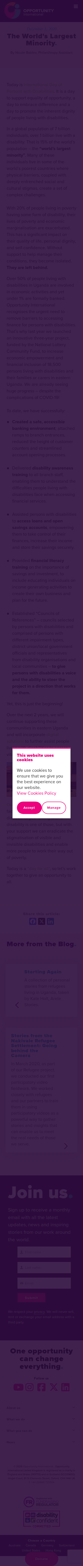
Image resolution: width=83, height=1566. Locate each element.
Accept (29, 807)
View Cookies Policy (36, 793)
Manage (54, 807)
